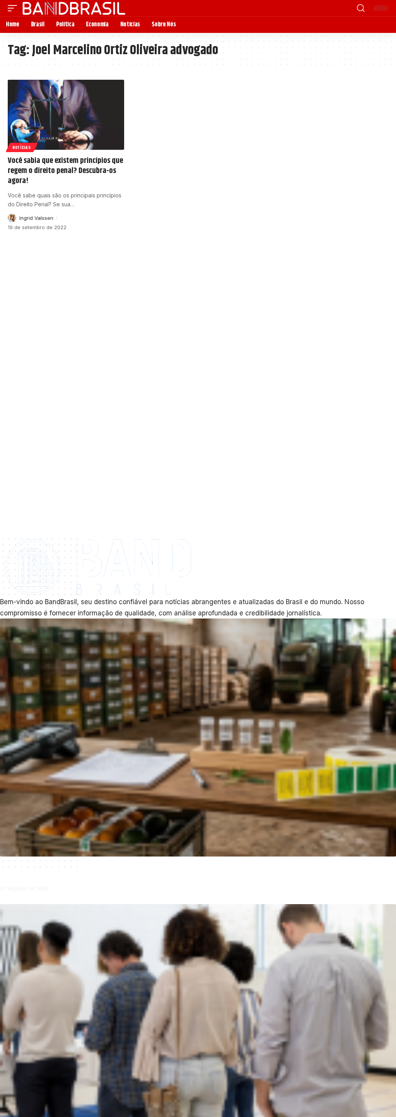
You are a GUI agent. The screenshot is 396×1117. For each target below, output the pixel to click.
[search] (361, 8)
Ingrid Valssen (36, 218)
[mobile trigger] (14, 8)
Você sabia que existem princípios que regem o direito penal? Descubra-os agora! (65, 171)
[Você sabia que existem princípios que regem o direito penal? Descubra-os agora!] (66, 115)
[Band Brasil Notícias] (73, 8)
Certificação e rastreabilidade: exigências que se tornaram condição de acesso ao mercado (128, 870)
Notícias (21, 147)
